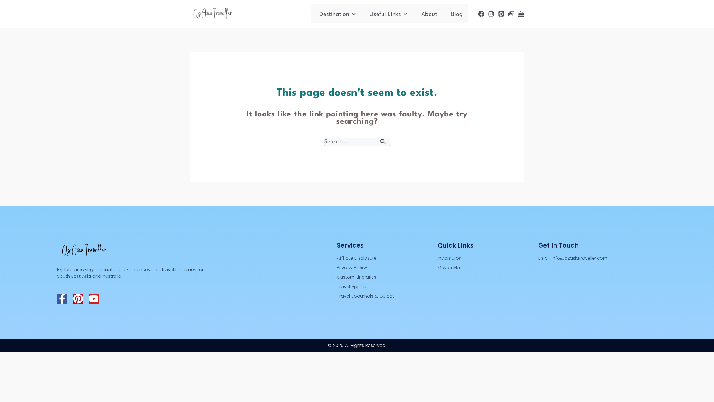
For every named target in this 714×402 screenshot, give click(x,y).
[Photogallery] (511, 14)
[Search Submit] (383, 142)
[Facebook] (481, 14)
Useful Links (385, 14)
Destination (334, 14)
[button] (352, 14)
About (429, 14)
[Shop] (521, 14)
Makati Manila (452, 267)
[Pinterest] (501, 14)
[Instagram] (491, 14)
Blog (457, 14)
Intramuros (449, 258)
